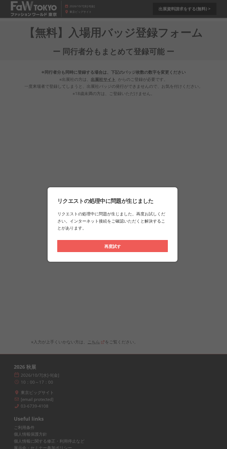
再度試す (112, 246)
